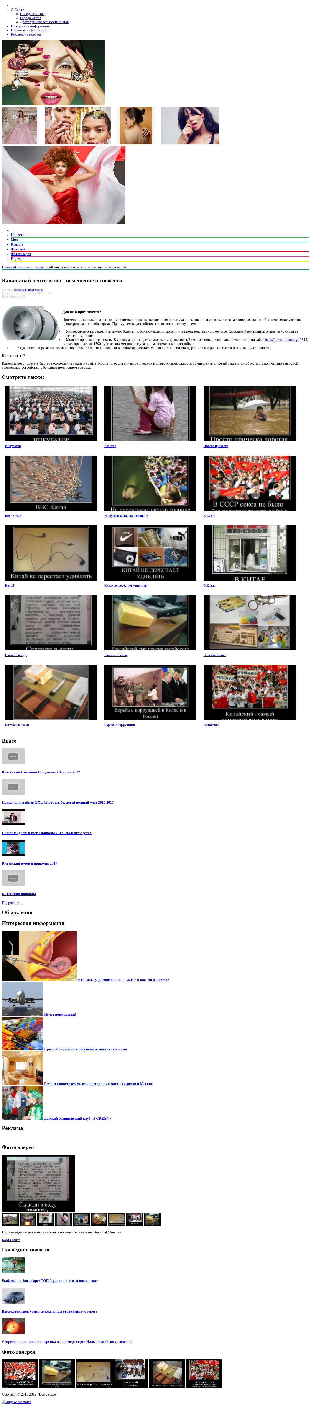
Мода (15, 239)
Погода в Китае (32, 14)
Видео (16, 259)
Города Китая (30, 18)
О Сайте (17, 10)
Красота (17, 244)
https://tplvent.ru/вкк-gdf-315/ (286, 340)
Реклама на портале (26, 34)
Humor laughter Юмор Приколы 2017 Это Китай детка (47, 833)
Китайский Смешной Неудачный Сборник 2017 (41, 772)
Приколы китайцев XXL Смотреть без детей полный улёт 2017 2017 (58, 802)
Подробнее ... (12, 903)
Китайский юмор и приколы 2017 (29, 863)
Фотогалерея (21, 254)
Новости (17, 235)
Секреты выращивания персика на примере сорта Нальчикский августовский (67, 1342)
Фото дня (18, 249)
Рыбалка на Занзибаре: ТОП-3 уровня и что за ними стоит (50, 1281)
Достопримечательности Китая (44, 22)
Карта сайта (11, 1240)
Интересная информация (30, 26)
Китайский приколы (19, 894)
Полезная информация (28, 30)
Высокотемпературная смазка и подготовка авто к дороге (49, 1311)
